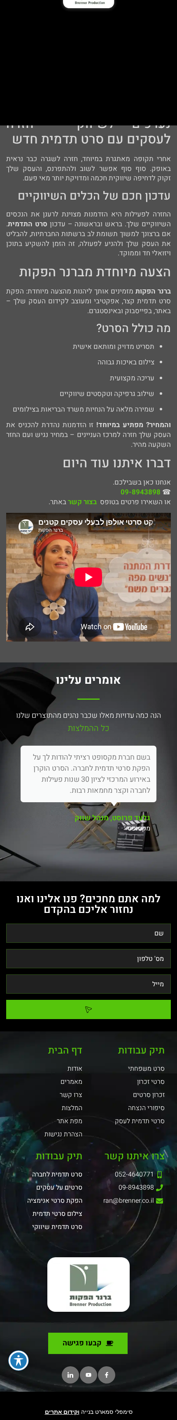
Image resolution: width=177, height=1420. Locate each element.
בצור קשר (82, 502)
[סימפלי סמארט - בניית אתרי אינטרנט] (88, 1401)
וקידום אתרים (62, 1411)
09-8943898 (141, 492)
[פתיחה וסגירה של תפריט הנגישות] (18, 1360)
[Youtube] (88, 1375)
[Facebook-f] (106, 1375)
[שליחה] (88, 1009)
